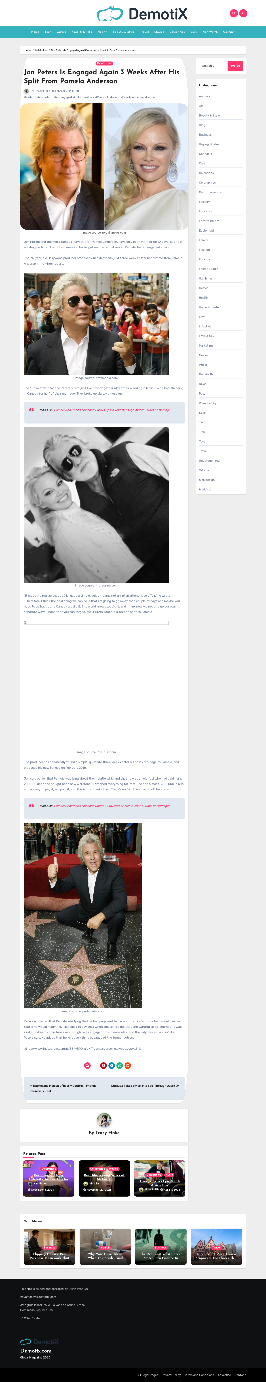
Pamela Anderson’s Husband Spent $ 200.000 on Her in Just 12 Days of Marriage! (111, 806)
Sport (203, 412)
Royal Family (207, 403)
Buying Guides (209, 144)
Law (202, 317)
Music (169, 1174)
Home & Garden (210, 307)
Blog (202, 125)
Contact (229, 32)
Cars (193, 32)
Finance (204, 259)
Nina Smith (96, 1183)
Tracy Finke (42, 91)
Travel (144, 32)
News (203, 384)
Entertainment (209, 221)
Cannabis (205, 154)
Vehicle (204, 470)
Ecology (204, 202)
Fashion (204, 249)
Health (102, 32)
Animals (204, 96)
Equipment (206, 230)
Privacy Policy (171, 1375)
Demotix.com (36, 1351)
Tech (48, 32)
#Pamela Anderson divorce (138, 97)
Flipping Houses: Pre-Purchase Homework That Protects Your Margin (49, 1258)
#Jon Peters (35, 97)
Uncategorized (209, 460)
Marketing (206, 345)
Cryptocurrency (210, 192)
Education (206, 211)
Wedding (205, 489)
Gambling (205, 278)
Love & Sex (206, 336)
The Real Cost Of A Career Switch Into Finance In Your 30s (161, 1258)
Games (61, 32)
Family (203, 240)
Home (35, 32)
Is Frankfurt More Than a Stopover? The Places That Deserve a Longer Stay (216, 1258)
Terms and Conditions (199, 1375)
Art (201, 106)
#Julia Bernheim (83, 97)
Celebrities (177, 32)
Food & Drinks (82, 32)
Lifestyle (205, 326)
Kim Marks (40, 1183)
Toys (202, 441)
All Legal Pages (148, 1375)
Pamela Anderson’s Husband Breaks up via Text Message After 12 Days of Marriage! (112, 410)
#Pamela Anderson (107, 97)
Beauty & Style (123, 32)
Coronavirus (207, 182)
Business (205, 134)
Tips (202, 432)
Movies (159, 32)
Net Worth (210, 32)
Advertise (224, 1375)
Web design (207, 480)
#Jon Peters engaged (58, 97)
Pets (202, 393)
